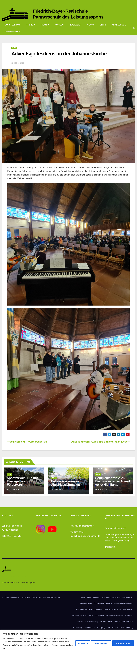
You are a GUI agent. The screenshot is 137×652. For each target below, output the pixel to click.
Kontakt (59, 25)
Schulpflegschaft (103, 628)
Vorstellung (12, 25)
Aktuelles (96, 597)
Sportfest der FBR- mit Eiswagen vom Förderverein (22, 481)
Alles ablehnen (101, 643)
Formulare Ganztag (79, 615)
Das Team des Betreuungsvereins (89, 609)
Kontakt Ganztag (91, 621)
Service (115, 628)
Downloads (12, 31)
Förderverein (128, 609)
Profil (30, 25)
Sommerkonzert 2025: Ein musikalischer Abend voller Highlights (112, 481)
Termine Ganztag (126, 628)
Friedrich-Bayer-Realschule (60, 11)
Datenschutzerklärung (115, 528)
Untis (103, 25)
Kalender (75, 25)
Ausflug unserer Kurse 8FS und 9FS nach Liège (99, 441)
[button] (134, 28)
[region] (68, 641)
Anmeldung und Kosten (111, 597)
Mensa (90, 25)
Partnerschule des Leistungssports (68, 16)
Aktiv (14, 48)
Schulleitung (77, 628)
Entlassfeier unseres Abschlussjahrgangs (65, 482)
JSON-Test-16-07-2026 (114, 615)
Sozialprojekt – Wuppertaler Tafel (28, 441)
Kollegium (129, 615)
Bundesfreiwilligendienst (103, 603)
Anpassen (82, 643)
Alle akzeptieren (123, 643)
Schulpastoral (89, 628)
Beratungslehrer (86, 603)
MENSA (103, 621)
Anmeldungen (119, 25)
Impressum (110, 547)
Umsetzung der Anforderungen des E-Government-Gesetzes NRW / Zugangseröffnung (119, 537)
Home (83, 597)
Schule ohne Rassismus (123, 621)
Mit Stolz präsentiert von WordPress (16, 597)
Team (44, 25)
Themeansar (55, 597)
